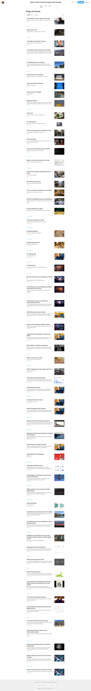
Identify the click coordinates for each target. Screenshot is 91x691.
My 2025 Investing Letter (34, 181)
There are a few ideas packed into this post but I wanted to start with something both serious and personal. (39, 447)
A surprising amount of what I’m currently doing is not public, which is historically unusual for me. (38, 479)
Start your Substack (42, 685)
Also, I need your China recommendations (36, 114)
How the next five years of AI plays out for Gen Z (40, 277)
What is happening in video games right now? (40, 369)
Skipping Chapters (32, 100)
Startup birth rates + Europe (35, 400)
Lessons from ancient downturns (34, 359)
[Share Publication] (76, 2)
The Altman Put (31, 265)
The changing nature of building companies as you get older (39, 671)
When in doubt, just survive (34, 357)
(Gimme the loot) (30, 504)
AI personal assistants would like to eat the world (39, 172)
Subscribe (80, 2)
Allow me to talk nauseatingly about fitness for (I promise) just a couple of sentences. (39, 141)
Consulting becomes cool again (36, 62)
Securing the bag (31, 503)
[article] (45, 21)
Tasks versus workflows (32, 175)
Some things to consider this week (36, 444)
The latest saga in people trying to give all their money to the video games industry (40, 327)
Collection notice (53, 682)
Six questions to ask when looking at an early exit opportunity (39, 522)
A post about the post (31, 255)
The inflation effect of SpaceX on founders (39, 50)
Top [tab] (32, 14)
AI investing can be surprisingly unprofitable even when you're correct (39, 287)
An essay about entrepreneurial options (35, 132)
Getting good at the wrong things (36, 547)
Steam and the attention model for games (38, 324)
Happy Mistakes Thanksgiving (35, 454)
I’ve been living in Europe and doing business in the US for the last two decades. (39, 599)
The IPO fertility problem (34, 572)
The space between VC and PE (35, 220)
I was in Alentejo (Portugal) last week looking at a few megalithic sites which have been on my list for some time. (39, 64)
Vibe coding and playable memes (36, 378)
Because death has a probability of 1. (34, 43)
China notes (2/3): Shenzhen (35, 83)
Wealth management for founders (36, 408)
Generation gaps (31, 139)
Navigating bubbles (32, 231)
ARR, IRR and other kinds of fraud (36, 312)
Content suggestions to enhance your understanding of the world (39, 201)
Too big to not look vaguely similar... (34, 162)
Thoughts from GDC (31, 370)
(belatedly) (29, 456)
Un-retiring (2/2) (31, 122)
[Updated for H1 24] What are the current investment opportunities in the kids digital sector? (39, 537)
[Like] (27, 34)
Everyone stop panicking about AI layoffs (38, 149)
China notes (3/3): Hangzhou (35, 74)
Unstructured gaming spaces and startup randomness (38, 645)
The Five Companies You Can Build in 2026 (39, 130)
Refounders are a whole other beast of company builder (38, 20)
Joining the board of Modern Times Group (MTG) (38, 334)
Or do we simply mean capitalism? (34, 233)
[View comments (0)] (36, 23)
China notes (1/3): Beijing (34, 92)
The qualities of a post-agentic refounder (38, 18)
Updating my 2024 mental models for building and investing (40, 434)
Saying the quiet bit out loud (35, 465)
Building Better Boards (33, 242)
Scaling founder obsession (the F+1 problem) (39, 512)
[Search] (73, 2)
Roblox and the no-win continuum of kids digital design (38, 490)
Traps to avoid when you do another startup (39, 669)
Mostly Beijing (30, 93)
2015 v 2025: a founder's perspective (37, 345)
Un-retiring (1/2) (31, 254)
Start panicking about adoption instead (35, 150)
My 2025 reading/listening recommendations (39, 199)
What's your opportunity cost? (35, 559)
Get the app (51, 685)
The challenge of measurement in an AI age (36, 31)
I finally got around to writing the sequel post (36, 123)
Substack (39, 688)
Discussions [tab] (36, 14)
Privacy (44, 682)
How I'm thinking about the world (34, 183)
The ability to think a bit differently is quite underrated (38, 210)
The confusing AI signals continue (36, 597)
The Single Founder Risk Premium (36, 41)
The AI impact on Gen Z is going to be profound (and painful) (37, 301)
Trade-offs (30, 113)
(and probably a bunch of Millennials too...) (36, 280)
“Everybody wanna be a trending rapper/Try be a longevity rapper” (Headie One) (39, 437)
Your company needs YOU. (32, 401)
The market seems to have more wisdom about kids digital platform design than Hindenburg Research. (39, 493)
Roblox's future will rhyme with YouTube (38, 160)
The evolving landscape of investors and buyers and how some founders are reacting (39, 610)
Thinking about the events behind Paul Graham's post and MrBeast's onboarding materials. (39, 514)
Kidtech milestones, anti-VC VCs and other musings (39, 656)
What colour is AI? (32, 30)
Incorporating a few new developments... (35, 540)
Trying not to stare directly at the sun (34, 192)
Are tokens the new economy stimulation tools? (37, 267)
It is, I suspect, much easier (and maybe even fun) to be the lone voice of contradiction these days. (39, 623)
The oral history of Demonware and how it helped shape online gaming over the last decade (38, 583)
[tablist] (33, 15)
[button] (41, 6)
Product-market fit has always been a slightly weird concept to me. (39, 634)
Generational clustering (33, 387)
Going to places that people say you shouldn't (36, 221)
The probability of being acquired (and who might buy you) (39, 607)
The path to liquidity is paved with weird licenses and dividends (38, 291)
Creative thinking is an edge (34, 208)
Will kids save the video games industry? (38, 421)
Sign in (87, 2)
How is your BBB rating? (32, 244)
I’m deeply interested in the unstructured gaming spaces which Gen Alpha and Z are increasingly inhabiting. (39, 648)
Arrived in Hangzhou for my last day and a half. (37, 76)
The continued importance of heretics (37, 620)
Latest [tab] (28, 14)
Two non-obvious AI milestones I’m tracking (39, 190)
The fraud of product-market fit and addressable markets (37, 631)
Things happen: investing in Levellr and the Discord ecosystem (39, 476)
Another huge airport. (31, 85)
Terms (48, 682)
